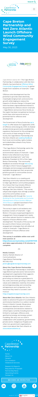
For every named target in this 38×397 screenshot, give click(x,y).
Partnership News (11, 371)
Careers (8, 358)
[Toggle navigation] (34, 9)
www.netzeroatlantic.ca (11, 328)
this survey (29, 164)
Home (7, 354)
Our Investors (10, 360)
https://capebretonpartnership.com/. (16, 294)
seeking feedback (25, 138)
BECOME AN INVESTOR (19, 380)
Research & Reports (12, 366)
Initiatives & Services (12, 363)
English (25, 395)
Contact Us (9, 375)
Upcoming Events (11, 373)
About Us (8, 356)
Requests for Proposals (13, 368)
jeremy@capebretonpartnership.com (17, 264)
